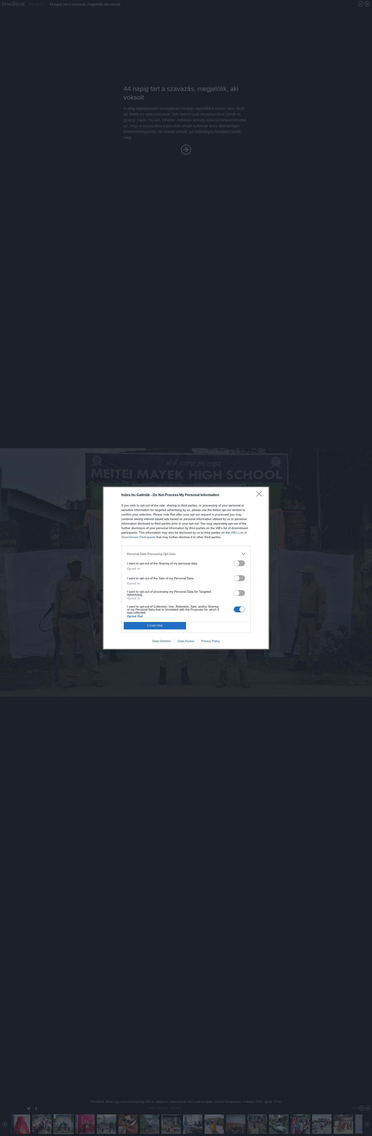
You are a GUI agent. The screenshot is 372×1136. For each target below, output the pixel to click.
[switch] (239, 563)
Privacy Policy (210, 641)
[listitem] (186, 554)
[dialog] (186, 568)
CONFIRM (155, 625)
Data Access (186, 641)
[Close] (260, 495)
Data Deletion (161, 641)
